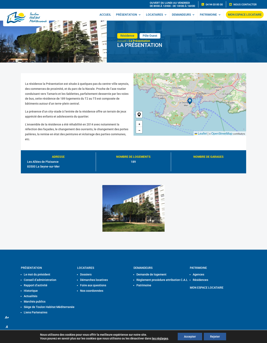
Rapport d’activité (35, 285)
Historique (31, 290)
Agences (198, 274)
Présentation (126, 14)
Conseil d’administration (40, 280)
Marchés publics (34, 301)
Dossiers (86, 274)
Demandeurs (181, 14)
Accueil (105, 14)
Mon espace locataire (245, 14)
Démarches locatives (94, 280)
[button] (139, 114)
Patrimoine (208, 14)
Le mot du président (37, 274)
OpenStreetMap (221, 133)
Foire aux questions (93, 285)
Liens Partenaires (35, 312)
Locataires (154, 14)
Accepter (190, 336)
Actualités (30, 296)
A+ (7, 317)
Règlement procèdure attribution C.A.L (162, 280)
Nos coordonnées (91, 290)
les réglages (160, 338)
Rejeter (215, 336)
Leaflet (202, 133)
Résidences (200, 280)
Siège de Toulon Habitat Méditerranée (49, 307)
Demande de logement (151, 274)
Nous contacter (245, 4)
